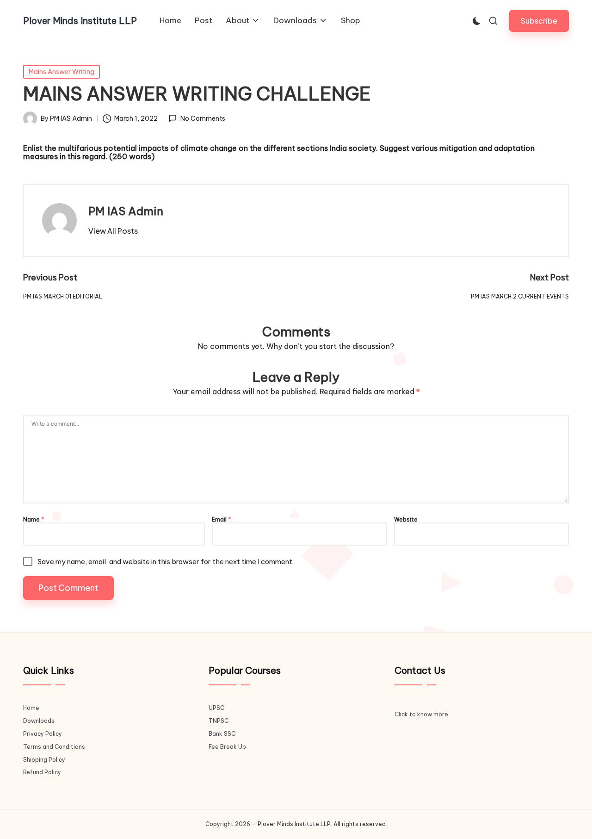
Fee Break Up (227, 746)
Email (221, 519)
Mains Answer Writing (61, 72)
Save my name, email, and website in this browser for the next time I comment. (165, 562)
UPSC (216, 707)
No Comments (202, 118)
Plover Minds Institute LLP (80, 21)
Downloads (39, 720)
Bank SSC (222, 733)
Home (31, 707)
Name (33, 519)
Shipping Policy (44, 759)
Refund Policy (42, 772)
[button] (539, 20)
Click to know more (421, 714)
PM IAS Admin (125, 211)
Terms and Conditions (54, 746)
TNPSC (218, 720)
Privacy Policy (42, 733)
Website (406, 519)
